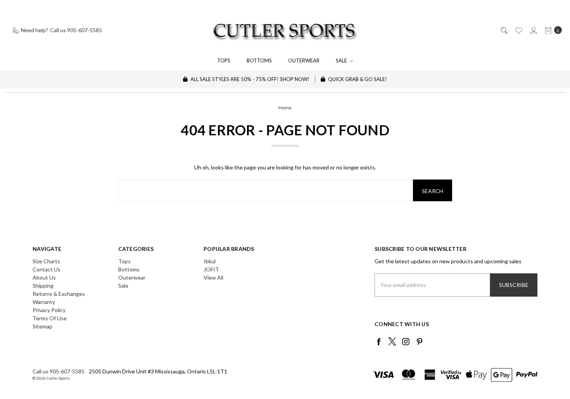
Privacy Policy (49, 310)
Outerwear (304, 60)
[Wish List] (518, 30)
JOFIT (211, 269)
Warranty (44, 302)
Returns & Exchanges (59, 293)
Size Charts (46, 261)
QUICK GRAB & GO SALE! (357, 79)
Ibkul (210, 261)
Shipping (43, 285)
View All (213, 277)
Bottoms (259, 60)
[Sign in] (533, 30)
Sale (342, 60)
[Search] (503, 30)
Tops (223, 60)
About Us (44, 277)
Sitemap (42, 326)
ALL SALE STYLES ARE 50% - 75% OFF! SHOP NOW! (249, 79)
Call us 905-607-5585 (59, 371)
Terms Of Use (50, 318)
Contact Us (46, 269)
